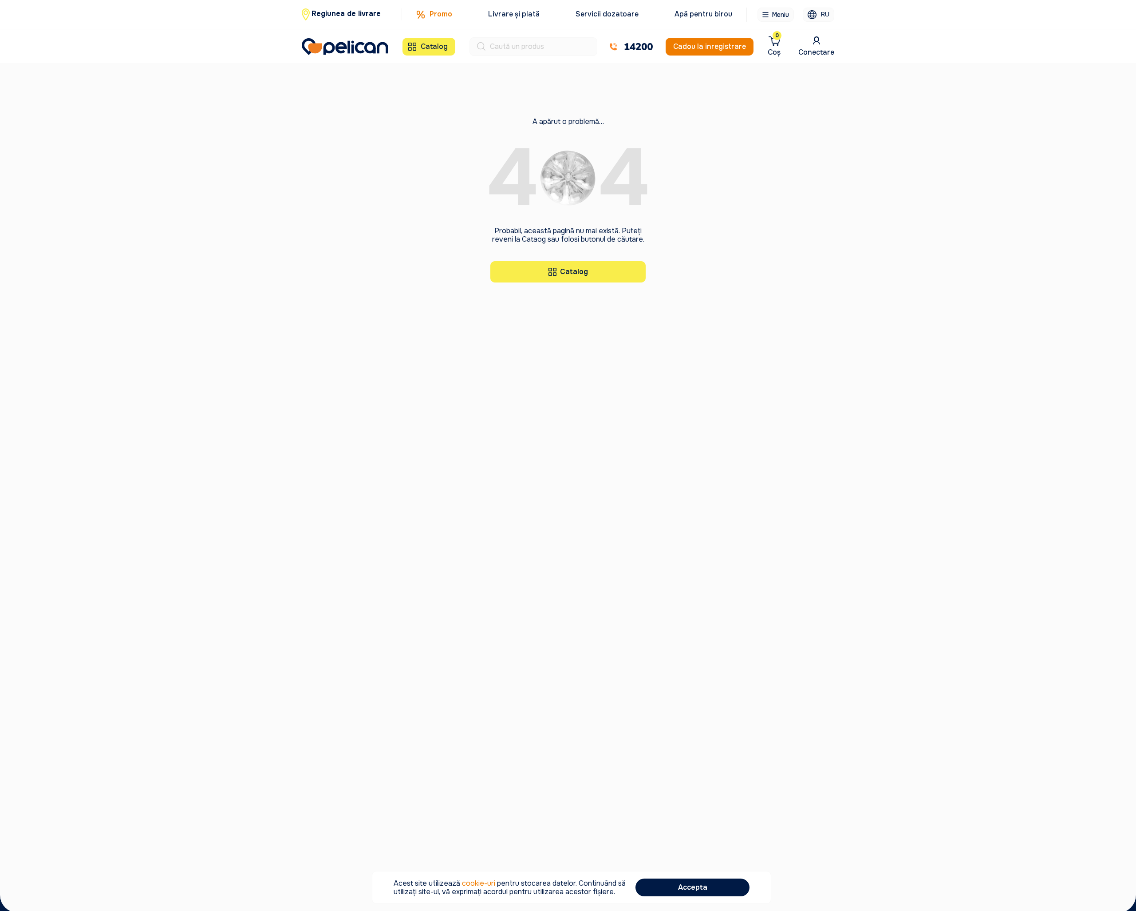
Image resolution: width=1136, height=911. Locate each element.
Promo (441, 14)
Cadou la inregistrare (709, 46)
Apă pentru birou (703, 14)
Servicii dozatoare (607, 14)
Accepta (692, 887)
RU (825, 14)
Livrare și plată (514, 14)
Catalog (434, 46)
